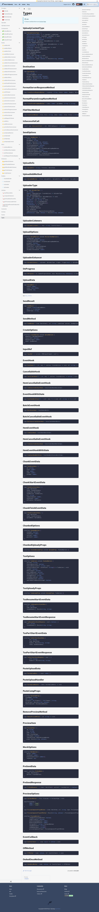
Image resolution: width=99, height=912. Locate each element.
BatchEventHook (85, 58)
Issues (65, 894)
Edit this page (28, 870)
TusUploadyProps (85, 81)
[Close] (97, 1)
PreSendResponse (85, 107)
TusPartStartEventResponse (87, 90)
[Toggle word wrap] (74, 92)
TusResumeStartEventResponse (88, 86)
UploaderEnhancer (85, 35)
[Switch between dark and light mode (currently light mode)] (84, 4)
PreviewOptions (85, 109)
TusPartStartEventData (86, 88)
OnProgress (84, 37)
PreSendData (84, 105)
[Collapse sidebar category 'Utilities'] (19, 190)
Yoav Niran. (58, 908)
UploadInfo (84, 24)
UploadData (84, 39)
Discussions (40, 889)
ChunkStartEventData (86, 71)
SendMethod (84, 43)
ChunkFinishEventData (86, 73)
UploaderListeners (85, 30)
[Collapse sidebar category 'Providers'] (19, 8)
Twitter (39, 894)
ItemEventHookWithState (87, 66)
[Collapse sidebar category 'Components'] (19, 28)
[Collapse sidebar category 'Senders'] (19, 176)
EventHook (84, 50)
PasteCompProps (85, 96)
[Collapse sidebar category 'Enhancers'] (19, 159)
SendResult (84, 41)
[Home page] (24, 9)
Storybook (12, 896)
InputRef (83, 47)
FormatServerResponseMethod (88, 13)
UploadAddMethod (86, 26)
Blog (28, 4)
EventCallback (85, 111)
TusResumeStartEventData (87, 83)
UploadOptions (85, 33)
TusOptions (84, 79)
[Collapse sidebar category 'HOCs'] (19, 144)
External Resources (41, 891)
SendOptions (84, 22)
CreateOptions (85, 45)
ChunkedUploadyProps (86, 77)
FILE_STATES (28, 295)
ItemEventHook (85, 62)
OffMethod (84, 113)
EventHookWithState (86, 56)
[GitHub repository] (73, 4)
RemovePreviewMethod (86, 98)
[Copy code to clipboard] (77, 33)
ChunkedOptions (85, 75)
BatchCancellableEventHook (87, 60)
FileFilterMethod (85, 18)
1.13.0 (81, 4)
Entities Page (42, 21)
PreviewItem (84, 100)
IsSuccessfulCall (85, 20)
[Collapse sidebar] (11, 881)
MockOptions (84, 103)
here (61, 1)
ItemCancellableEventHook (87, 54)
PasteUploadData (85, 92)
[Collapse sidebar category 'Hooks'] (19, 43)
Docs (16, 4)
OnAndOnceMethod (86, 115)
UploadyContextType (86, 9)
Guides (24, 4)
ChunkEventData (85, 69)
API (19, 4)
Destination (84, 11)
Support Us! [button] (66, 4)
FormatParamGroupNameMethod (88, 16)
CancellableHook (85, 52)
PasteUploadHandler (86, 94)
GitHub (66, 891)
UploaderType (85, 28)
